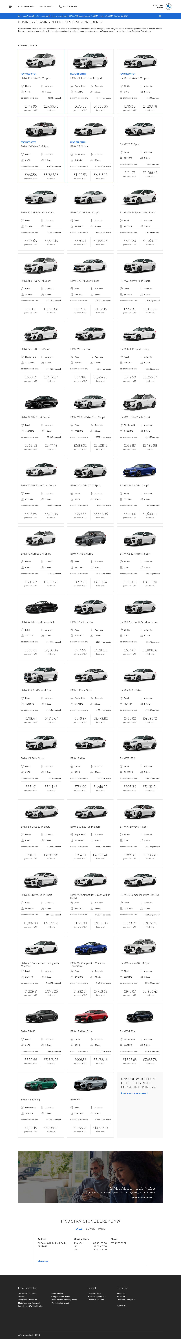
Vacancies (121, 1296)
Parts (101, 1228)
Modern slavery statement (29, 1303)
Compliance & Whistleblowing (30, 1306)
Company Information (60, 1296)
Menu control (10, 7)
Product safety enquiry (60, 1303)
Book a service (46, 7)
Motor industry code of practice (64, 1299)
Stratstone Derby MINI (126, 1299)
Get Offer (124, 16)
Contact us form (94, 1293)
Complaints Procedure (27, 1299)
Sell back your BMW (96, 1299)
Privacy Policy (57, 1293)
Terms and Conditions (27, 1293)
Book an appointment (97, 1296)
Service (90, 1228)
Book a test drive (26, 7)
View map (43, 1261)
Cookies (21, 1296)
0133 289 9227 (70, 7)
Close (160, 16)
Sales (79, 1228)
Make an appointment (142, 1197)
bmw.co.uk (121, 1293)
